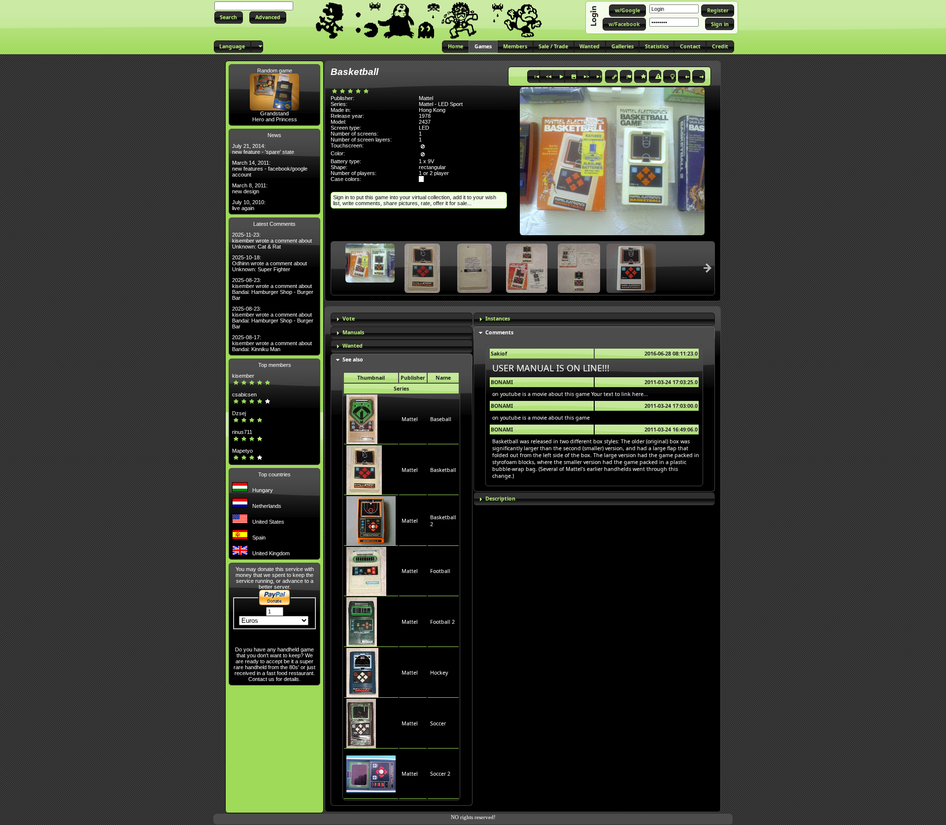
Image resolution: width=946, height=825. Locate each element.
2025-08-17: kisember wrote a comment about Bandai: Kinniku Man (272, 343)
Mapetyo (242, 451)
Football (440, 571)
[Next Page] (707, 267)
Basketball (443, 469)
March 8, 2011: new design (250, 188)
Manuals (353, 332)
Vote (348, 318)
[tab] (402, 319)
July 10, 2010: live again (249, 205)
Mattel (410, 419)
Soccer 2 (440, 773)
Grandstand (274, 113)
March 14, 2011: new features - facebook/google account (269, 169)
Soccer (438, 723)
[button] (228, 17)
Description (500, 498)
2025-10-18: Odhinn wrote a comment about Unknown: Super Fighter (269, 263)
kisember (243, 376)
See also (352, 359)
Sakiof (499, 353)
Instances (497, 318)
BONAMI (502, 382)
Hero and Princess (274, 119)
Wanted (352, 345)
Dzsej (239, 413)
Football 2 (442, 621)
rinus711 (242, 432)
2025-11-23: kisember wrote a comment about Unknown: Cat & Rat (272, 241)
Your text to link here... (619, 394)
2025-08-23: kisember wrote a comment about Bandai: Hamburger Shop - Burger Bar (272, 289)
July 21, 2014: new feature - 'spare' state (263, 149)
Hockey (439, 672)
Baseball (440, 419)
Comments (499, 332)
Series (401, 388)
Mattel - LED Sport (441, 104)
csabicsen (244, 394)
